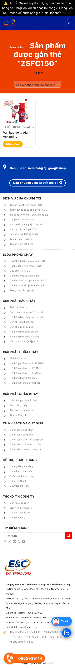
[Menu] (39, 23)
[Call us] (19, 542)
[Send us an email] (14, 542)
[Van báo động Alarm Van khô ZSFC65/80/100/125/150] (19, 111)
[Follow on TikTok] (9, 542)
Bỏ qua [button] (67, 13)
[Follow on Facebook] (5, 542)
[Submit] (68, 535)
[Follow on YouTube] (23, 542)
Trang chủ (16, 47)
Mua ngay (13, 144)
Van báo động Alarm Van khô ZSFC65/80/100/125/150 (19, 134)
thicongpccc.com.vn (30, 622)
